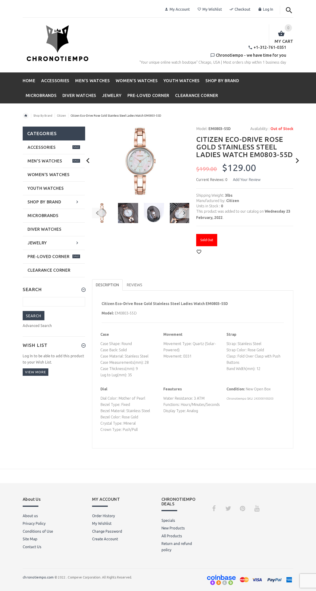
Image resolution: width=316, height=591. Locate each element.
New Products (173, 528)
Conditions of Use (38, 531)
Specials (168, 520)
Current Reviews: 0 (211, 179)
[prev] (88, 161)
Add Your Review (246, 179)
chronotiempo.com (38, 577)
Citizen (61, 115)
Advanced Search (37, 325)
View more (35, 372)
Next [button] (184, 213)
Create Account (105, 539)
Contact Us (32, 547)
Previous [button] (97, 213)
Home (26, 116)
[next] (297, 161)
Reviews (134, 285)
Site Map (30, 539)
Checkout (242, 9)
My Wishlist (212, 9)
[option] (128, 213)
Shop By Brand (42, 115)
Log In (268, 9)
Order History (103, 516)
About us (30, 516)
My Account (180, 9)
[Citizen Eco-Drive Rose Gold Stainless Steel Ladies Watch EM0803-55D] (128, 213)
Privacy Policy (34, 523)
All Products (171, 536)
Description (107, 285)
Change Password (107, 531)
